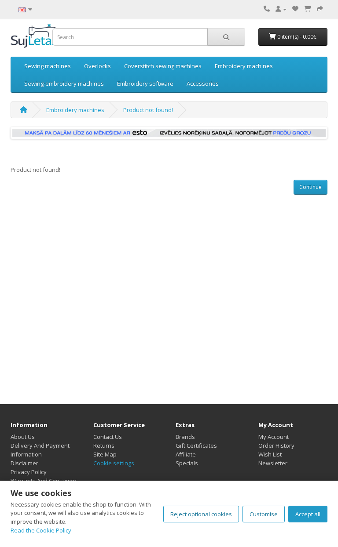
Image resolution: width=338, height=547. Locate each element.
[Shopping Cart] (307, 9)
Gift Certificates (196, 445)
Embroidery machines (244, 66)
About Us (23, 437)
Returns (103, 445)
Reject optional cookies (201, 514)
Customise (264, 514)
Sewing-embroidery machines (64, 83)
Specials (187, 463)
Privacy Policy (29, 472)
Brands (185, 437)
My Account (273, 437)
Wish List (270, 454)
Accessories (203, 83)
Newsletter (272, 463)
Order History (276, 445)
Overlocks (97, 66)
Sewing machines (47, 66)
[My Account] (281, 9)
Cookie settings (113, 463)
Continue (310, 187)
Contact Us (107, 437)
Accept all (307, 514)
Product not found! (148, 110)
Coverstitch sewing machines (163, 66)
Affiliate (186, 454)
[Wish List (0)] (295, 9)
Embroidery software (145, 83)
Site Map (105, 454)
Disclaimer (24, 463)
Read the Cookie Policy (41, 530)
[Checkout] (320, 9)
